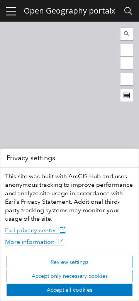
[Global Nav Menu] (11, 11)
